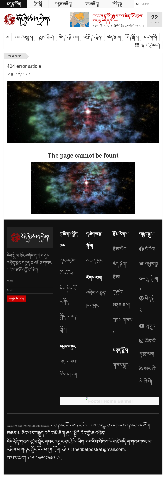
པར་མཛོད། (92, 4)
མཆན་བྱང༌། (95, 260)
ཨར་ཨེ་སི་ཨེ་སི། (147, 375)
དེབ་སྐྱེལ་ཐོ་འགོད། (68, 295)
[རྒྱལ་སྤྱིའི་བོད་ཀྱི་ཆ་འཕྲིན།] (27, 19)
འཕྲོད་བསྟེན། (92, 37)
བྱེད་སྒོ (38, 4)
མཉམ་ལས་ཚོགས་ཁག (68, 368)
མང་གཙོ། (150, 37)
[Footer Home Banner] (109, 401)
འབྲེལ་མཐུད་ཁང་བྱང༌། (96, 299)
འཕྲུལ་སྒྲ (151, 263)
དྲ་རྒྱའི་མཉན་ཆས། (121, 298)
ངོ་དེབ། (150, 248)
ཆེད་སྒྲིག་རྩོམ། (120, 270)
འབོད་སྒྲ (117, 4)
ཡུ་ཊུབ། (151, 326)
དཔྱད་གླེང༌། (45, 37)
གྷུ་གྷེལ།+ (148, 283)
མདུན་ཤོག (8, 37)
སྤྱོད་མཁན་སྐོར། (68, 323)
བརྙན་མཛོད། (63, 4)
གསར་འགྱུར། (23, 37)
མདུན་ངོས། (13, 4)
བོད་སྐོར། (132, 37)
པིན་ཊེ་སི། (147, 305)
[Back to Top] (3, 477)
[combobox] (150, 4)
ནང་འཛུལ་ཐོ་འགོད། (68, 267)
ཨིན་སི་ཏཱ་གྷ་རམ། (147, 347)
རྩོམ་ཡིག (120, 248)
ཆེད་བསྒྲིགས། (69, 37)
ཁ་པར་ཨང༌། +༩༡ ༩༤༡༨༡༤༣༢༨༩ (34, 458)
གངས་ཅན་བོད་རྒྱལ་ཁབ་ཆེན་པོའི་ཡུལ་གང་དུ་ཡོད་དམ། (118, 18)
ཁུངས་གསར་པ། (123, 326)
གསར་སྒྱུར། (121, 364)
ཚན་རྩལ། (114, 37)
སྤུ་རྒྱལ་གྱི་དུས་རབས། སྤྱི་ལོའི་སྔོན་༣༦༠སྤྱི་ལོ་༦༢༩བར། (118, 26)
